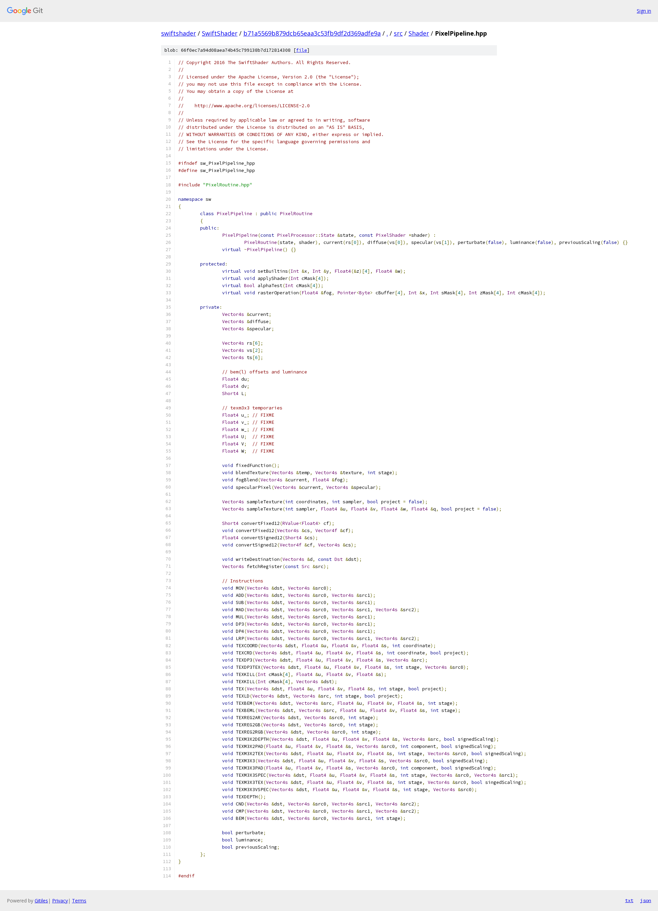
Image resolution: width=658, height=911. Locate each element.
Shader (419, 33)
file (301, 50)
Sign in (644, 11)
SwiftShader (219, 33)
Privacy (60, 900)
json (645, 900)
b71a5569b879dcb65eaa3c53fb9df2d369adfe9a (312, 33)
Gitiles (41, 900)
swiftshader (178, 33)
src (398, 33)
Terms (79, 900)
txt (629, 900)
